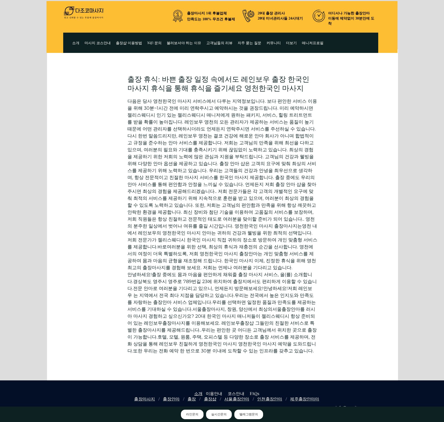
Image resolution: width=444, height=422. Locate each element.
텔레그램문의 (248, 414)
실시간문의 (219, 414)
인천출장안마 (269, 398)
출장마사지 (144, 398)
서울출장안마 (236, 398)
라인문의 (192, 414)
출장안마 (171, 398)
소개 (198, 393)
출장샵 (210, 398)
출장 (192, 398)
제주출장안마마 (304, 398)
